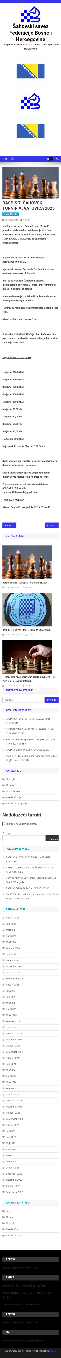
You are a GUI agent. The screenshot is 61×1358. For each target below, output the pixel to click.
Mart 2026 (11, 942)
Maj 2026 (10, 930)
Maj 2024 (10, 1070)
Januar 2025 (12, 1027)
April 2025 (11, 1009)
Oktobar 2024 (13, 1045)
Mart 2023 (11, 1155)
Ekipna (9, 785)
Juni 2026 (11, 924)
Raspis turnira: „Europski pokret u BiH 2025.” (25, 582)
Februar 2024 (13, 1088)
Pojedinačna (12, 797)
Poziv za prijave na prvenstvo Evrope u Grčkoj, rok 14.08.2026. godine (31, 741)
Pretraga (6, 833)
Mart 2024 (11, 1082)
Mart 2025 (11, 1015)
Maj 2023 (10, 1143)
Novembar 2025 (14, 966)
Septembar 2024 (14, 1052)
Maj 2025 (10, 1003)
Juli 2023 (10, 1131)
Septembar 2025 (14, 978)
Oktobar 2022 (13, 1186)
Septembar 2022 (14, 1192)
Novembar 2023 (14, 1106)
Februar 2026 (13, 948)
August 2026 (12, 917)
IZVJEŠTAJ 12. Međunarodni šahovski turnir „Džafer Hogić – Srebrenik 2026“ (32, 758)
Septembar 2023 (14, 1119)
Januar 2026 (12, 954)
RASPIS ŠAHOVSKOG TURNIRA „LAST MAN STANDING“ (28, 720)
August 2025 (12, 984)
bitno (8, 779)
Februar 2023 (13, 1161)
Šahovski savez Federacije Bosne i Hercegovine (30, 32)
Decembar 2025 (14, 960)
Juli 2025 (10, 991)
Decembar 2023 (14, 1100)
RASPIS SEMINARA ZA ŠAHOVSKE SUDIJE (27, 749)
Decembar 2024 (14, 1033)
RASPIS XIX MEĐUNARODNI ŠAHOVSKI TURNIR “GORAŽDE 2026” (30, 731)
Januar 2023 (12, 1167)
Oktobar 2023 (13, 1112)
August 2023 (12, 1125)
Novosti (10, 791)
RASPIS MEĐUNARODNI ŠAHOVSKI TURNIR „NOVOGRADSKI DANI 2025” (11, 525)
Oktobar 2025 (13, 972)
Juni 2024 (11, 1064)
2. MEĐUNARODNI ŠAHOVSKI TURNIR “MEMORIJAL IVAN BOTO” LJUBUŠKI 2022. (28, 679)
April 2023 (11, 1149)
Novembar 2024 (14, 1039)
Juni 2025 (11, 997)
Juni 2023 (11, 1137)
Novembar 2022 (14, 1179)
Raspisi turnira (10, 214)
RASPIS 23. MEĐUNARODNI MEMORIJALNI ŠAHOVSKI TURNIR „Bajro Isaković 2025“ (53, 525)
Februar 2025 (13, 1021)
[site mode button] (50, 159)
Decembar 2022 (14, 1173)
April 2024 (11, 1076)
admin (26, 219)
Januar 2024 (12, 1094)
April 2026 (11, 936)
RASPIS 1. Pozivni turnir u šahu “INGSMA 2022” (26, 630)
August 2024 (12, 1058)
